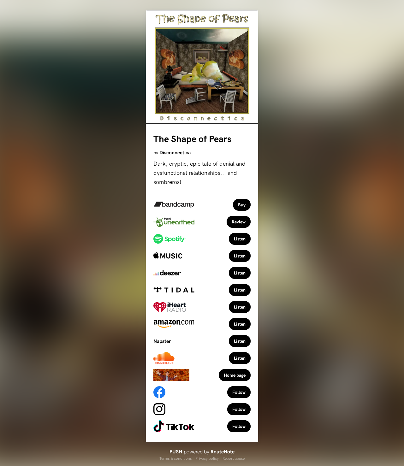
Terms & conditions (175, 458)
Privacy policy (207, 458)
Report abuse (234, 458)
